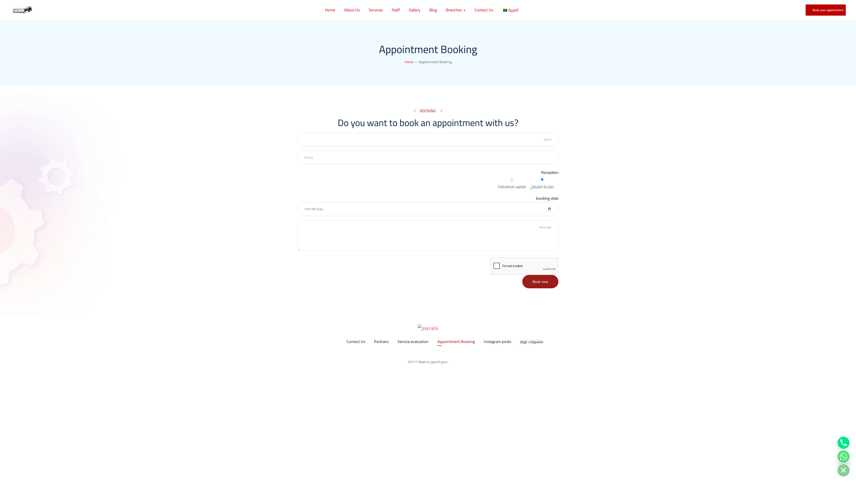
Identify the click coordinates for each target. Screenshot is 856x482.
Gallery (414, 10)
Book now (540, 281)
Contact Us (484, 10)
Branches (454, 10)
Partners (381, 341)
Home (330, 10)
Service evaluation (412, 341)
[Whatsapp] (843, 457)
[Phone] (843, 443)
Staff (396, 10)
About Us (352, 10)
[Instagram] (422, 354)
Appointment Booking (456, 341)
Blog (433, 10)
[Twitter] (434, 354)
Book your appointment (828, 10)
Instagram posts (497, 341)
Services (376, 10)
